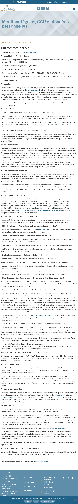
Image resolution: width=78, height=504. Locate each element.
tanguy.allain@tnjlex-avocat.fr (40, 316)
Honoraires (29, 482)
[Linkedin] (38, 8)
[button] (74, 9)
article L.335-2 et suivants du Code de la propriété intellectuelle (37, 210)
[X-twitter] (43, 8)
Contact (28, 491)
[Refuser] (75, 500)
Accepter (28, 501)
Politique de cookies (47, 501)
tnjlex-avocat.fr (33, 90)
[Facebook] (47, 8)
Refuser (36, 501)
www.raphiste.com (42, 462)
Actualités (29, 486)
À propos (28, 477)
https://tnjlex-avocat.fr (29, 52)
